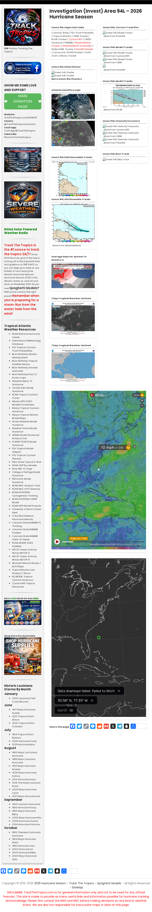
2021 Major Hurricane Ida (26, 796)
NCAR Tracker (58, 39)
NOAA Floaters (75, 52)
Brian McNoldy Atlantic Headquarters (24, 356)
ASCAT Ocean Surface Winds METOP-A (24, 551)
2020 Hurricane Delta (24, 852)
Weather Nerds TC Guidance (22, 382)
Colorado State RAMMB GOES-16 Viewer (25, 538)
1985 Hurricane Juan (23, 845)
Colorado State (60, 32)
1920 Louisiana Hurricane (26, 804)
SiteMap (77, 887)
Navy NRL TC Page (22, 468)
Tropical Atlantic (62, 36)
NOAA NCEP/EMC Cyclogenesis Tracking (25, 494)
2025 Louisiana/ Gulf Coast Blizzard (23, 700)
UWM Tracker (80, 36)
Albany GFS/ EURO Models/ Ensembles (23, 403)
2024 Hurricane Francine (26, 824)
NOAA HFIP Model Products (26, 505)
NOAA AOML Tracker (62, 49)
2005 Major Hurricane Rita (26, 817)
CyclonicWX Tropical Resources (23, 585)
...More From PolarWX (114, 36)
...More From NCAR (112, 109)
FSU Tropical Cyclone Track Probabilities (23, 349)
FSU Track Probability (82, 32)
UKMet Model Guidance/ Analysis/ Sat (25, 436)
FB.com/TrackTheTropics (17, 137)
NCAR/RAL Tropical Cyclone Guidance (22, 578)
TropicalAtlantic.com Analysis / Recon (23, 571)
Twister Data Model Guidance (22, 389)
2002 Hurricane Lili (22, 849)
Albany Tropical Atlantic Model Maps (25, 416)
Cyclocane (59, 52)
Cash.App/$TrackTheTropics (19, 130)
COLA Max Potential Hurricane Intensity (22, 517)
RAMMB (69, 42)
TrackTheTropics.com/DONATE (20, 117)
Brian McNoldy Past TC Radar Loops (24, 376)
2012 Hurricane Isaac (24, 779)
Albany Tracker (68, 55)
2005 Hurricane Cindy (24, 741)
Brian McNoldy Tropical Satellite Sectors (24, 362)
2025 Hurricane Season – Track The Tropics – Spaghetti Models (77, 883)
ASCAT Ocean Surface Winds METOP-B (24, 558)
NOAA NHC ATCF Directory (26, 488)
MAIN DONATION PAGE (22, 101)
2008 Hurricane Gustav (25, 821)
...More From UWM (112, 62)
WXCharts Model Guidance (21, 480)
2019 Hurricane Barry (23, 744)
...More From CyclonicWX (116, 55)
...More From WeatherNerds (66, 245)
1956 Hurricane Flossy (24, 807)
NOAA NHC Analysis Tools (26, 485)
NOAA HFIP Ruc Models (24, 465)
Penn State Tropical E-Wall (26, 462)
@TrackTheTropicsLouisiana (20, 124)
